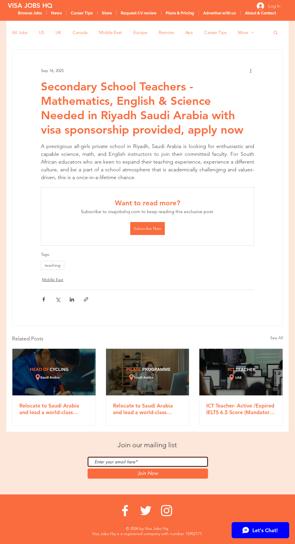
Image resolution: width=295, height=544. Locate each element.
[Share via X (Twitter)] (57, 299)
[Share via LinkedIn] (72, 299)
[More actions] (250, 70)
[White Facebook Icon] (125, 510)
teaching (52, 265)
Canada (80, 32)
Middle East (110, 32)
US (41, 32)
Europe (140, 32)
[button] (275, 32)
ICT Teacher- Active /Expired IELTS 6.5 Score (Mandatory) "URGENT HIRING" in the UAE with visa (240, 409)
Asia (189, 32)
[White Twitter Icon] (145, 510)
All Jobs (19, 32)
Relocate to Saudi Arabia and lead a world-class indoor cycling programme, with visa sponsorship (52, 409)
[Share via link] (86, 299)
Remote (166, 32)
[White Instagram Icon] (166, 510)
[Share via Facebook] (43, 299)
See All (276, 337)
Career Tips (215, 32)
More (243, 32)
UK (58, 32)
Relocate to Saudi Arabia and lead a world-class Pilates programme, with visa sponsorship (143, 409)
